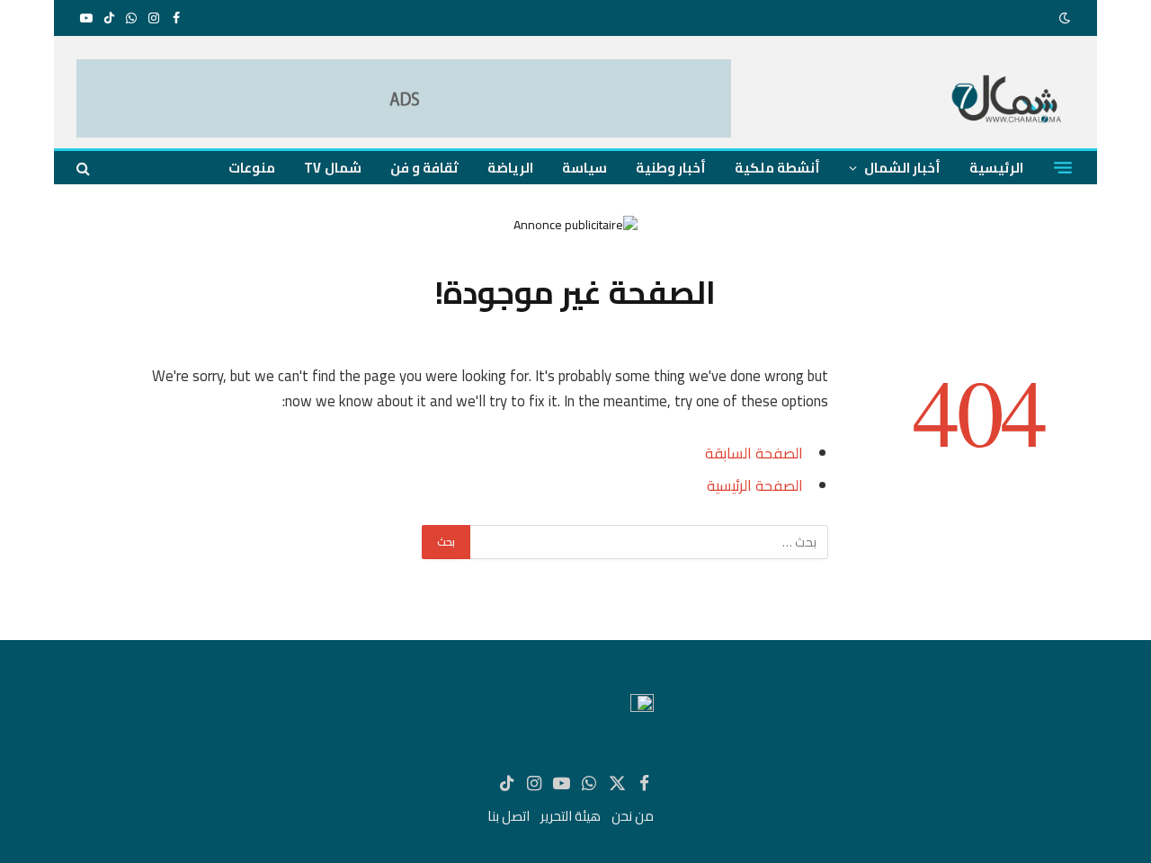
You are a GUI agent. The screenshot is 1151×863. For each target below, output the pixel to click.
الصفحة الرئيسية (755, 485)
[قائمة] (1063, 168)
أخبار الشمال (902, 168)
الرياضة (510, 168)
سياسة (584, 168)
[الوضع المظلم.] (1066, 18)
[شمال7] (1008, 101)
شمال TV (332, 168)
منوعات (251, 168)
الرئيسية (996, 168)
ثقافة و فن (424, 168)
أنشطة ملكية (777, 168)
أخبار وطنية (671, 168)
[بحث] (85, 167)
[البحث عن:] (648, 542)
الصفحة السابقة (754, 453)
